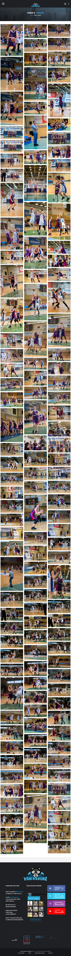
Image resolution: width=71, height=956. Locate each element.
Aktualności (21, 953)
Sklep (29, 953)
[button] (30, 903)
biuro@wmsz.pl (14, 897)
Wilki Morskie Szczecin (25, 951)
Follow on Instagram (34, 898)
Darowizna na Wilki (40, 953)
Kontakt (50, 953)
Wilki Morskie (19, 892)
